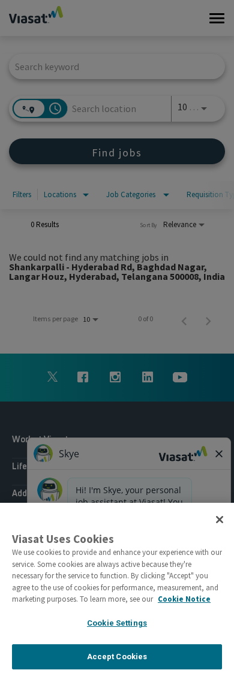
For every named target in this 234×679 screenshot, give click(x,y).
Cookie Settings (117, 622)
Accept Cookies (117, 656)
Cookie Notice (184, 599)
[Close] (219, 519)
